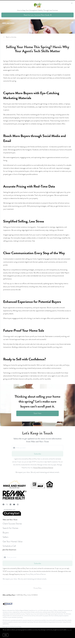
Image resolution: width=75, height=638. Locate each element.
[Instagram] (17, 504)
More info (69, 630)
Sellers (5, 536)
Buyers (6, 532)
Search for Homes (10, 528)
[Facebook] (3, 504)
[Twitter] (7, 504)
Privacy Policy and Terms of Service (43, 468)
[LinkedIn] (10, 504)
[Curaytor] (12, 515)
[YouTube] (14, 504)
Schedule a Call (9, 545)
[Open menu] (72, 22)
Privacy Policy (37, 588)
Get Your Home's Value (12, 541)
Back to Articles (11, 37)
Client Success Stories (12, 523)
